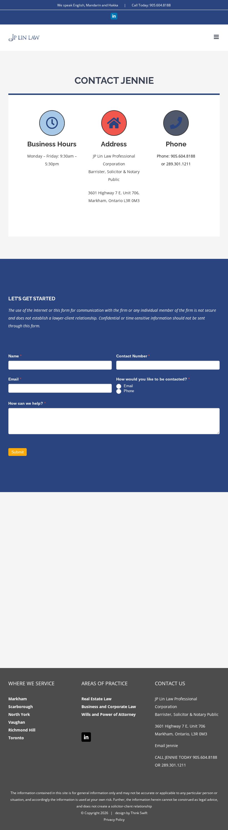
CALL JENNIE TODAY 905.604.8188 (186, 757)
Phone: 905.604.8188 (176, 156)
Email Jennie (166, 745)
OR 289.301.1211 (170, 765)
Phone (128, 391)
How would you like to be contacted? (153, 379)
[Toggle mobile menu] (217, 37)
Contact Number (133, 356)
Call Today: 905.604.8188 (151, 5)
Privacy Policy (114, 819)
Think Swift (139, 813)
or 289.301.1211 (176, 163)
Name (14, 356)
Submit (17, 452)
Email (14, 379)
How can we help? (27, 403)
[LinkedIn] (86, 737)
